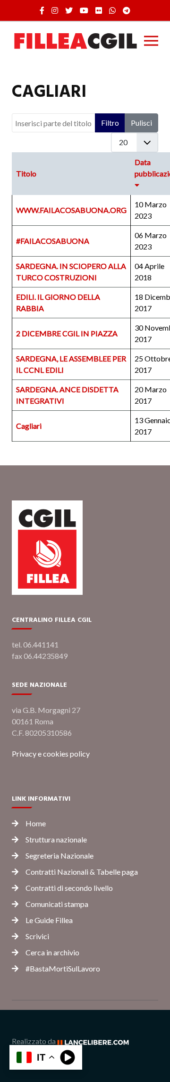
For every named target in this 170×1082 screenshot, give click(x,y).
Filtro (110, 122)
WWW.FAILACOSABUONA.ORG (71, 209)
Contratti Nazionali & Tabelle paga (82, 871)
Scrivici (37, 936)
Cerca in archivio (52, 952)
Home (36, 823)
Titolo (26, 173)
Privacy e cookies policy (51, 753)
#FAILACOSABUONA (52, 240)
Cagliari (29, 425)
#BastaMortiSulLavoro (63, 968)
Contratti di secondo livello (69, 887)
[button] (151, 41)
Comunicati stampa (57, 903)
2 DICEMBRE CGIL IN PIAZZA (67, 333)
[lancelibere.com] (96, 1040)
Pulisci (141, 122)
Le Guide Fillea (49, 920)
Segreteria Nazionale (60, 855)
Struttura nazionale (56, 839)
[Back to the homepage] (75, 41)
